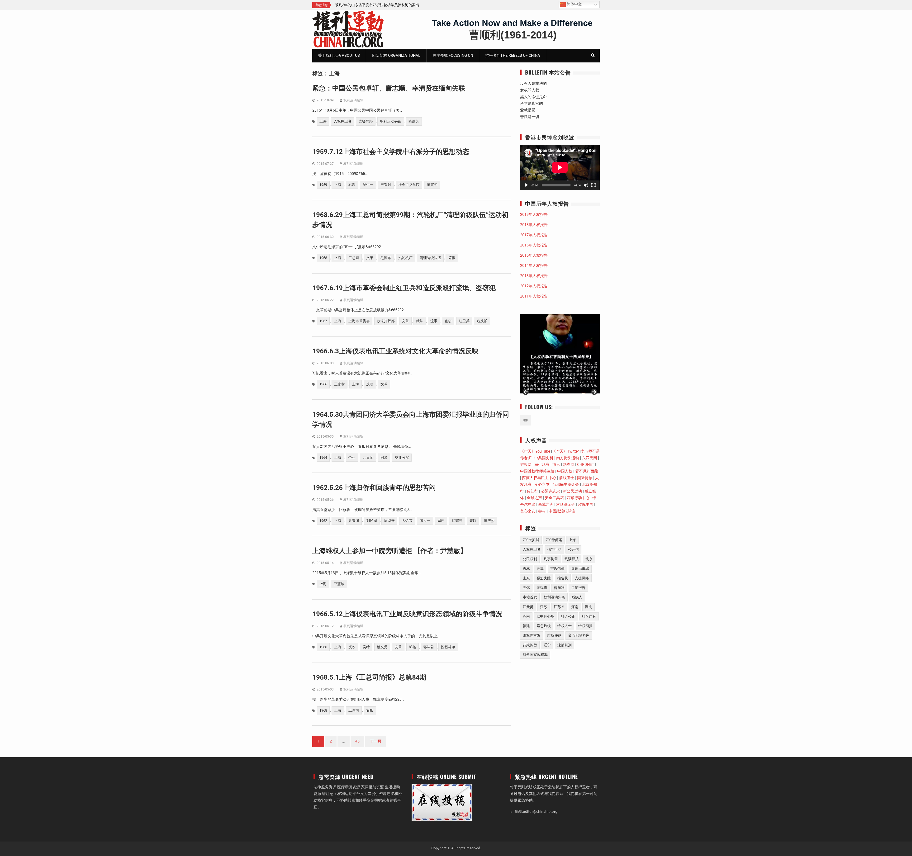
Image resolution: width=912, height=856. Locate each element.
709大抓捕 (531, 540)
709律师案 (554, 540)
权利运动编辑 (353, 100)
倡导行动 (554, 549)
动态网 (568, 464)
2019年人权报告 (534, 214)
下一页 (375, 741)
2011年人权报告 (534, 296)
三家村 (339, 384)
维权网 (526, 464)
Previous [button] (526, 392)
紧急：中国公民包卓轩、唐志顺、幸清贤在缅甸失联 (388, 88)
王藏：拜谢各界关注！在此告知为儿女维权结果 (410, 5)
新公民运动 (572, 491)
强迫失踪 (544, 578)
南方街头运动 (567, 458)
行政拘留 (530, 645)
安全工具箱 (554, 498)
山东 (526, 578)
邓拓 (412, 647)
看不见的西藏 (586, 471)
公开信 (573, 549)
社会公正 (568, 616)
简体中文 (574, 4)
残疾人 (577, 597)
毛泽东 (385, 258)
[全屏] (593, 185)
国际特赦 (584, 478)
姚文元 (382, 647)
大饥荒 (407, 521)
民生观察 (542, 464)
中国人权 (564, 471)
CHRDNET (585, 464)
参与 (542, 511)
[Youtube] (525, 420)
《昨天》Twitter (565, 451)
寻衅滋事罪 (580, 569)
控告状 (562, 578)
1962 (323, 521)
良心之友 (542, 484)
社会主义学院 (409, 185)
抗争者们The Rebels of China (512, 55)
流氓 (433, 321)
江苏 (543, 607)
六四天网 (589, 458)
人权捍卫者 (343, 121)
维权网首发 (532, 635)
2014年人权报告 (534, 265)
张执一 (425, 521)
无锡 (526, 588)
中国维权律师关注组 (537, 471)
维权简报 (585, 626)
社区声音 (589, 616)
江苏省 (559, 607)
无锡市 (542, 588)
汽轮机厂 (405, 258)
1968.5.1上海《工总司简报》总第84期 (369, 677)
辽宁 (547, 645)
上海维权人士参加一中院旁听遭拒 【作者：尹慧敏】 (389, 551)
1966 (323, 384)
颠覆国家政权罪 (535, 655)
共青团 (368, 457)
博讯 (556, 464)
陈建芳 (413, 121)
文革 (369, 258)
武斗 (419, 321)
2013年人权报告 (534, 276)
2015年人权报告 (534, 255)
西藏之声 (545, 504)
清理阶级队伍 (430, 258)
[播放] (526, 185)
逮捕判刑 (564, 645)
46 (357, 741)
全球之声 (534, 498)
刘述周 (371, 521)
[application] (560, 167)
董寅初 (432, 185)
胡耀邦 (457, 521)
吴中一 (368, 185)
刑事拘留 (551, 559)
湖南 (526, 616)
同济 (384, 457)
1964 (323, 457)
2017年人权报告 (534, 235)
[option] (416, 5)
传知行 (532, 491)
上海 (323, 121)
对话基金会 (565, 504)
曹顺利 (559, 588)
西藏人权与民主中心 (539, 478)
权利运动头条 (390, 121)
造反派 (482, 321)
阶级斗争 (448, 647)
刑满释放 (572, 559)
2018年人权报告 (534, 224)
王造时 (385, 185)
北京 (589, 559)
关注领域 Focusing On (452, 55)
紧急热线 (544, 626)
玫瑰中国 (585, 504)
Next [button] (593, 392)
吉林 (526, 569)
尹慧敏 (339, 584)
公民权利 (530, 559)
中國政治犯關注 (562, 511)
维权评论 (554, 635)
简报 (451, 258)
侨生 (352, 457)
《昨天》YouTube (535, 451)
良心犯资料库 (578, 635)
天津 (540, 569)
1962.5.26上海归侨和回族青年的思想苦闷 (374, 488)
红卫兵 (464, 321)
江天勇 (528, 607)
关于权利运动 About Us (339, 55)
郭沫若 (428, 647)
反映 (369, 384)
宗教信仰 (557, 569)
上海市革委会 (359, 321)
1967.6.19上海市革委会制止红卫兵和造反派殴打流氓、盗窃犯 (404, 288)
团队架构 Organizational (396, 55)
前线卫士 (566, 478)
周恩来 (389, 521)
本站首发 (530, 597)
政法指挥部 (386, 321)
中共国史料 (543, 458)
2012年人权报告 (534, 286)
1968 (323, 258)
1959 (323, 185)
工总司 (353, 258)
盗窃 (448, 321)
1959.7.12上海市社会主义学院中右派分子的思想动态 (390, 152)
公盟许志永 (550, 491)
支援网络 (366, 121)
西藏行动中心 (578, 498)
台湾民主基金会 (565, 484)
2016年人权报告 (534, 245)
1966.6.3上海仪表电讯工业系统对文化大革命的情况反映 (395, 351)
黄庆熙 (489, 521)
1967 (323, 321)
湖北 (588, 607)
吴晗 (366, 647)
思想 (441, 521)
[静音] (586, 185)
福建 (526, 626)
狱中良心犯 (545, 616)
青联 (473, 521)
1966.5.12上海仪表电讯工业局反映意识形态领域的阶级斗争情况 (407, 614)
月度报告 (578, 588)
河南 (574, 607)
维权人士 (564, 626)
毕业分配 (402, 457)
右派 (352, 185)
